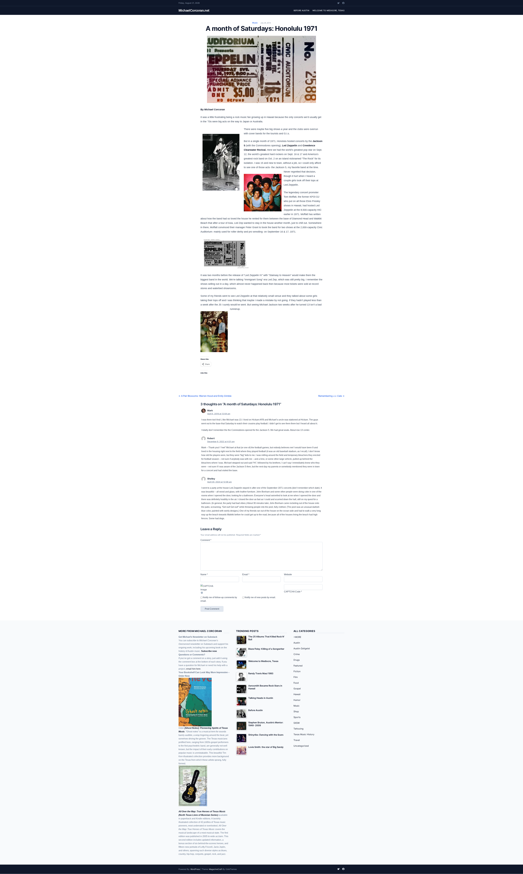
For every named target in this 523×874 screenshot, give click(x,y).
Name (204, 574)
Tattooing (298, 728)
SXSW (297, 723)
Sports (297, 717)
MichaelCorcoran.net (194, 10)
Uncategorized (301, 745)
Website (288, 574)
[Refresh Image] (219, 592)
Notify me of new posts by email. (260, 597)
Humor (297, 700)
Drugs (297, 660)
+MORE (297, 637)
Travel (297, 740)
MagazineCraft (215, 869)
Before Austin (301, 10)
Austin (297, 642)
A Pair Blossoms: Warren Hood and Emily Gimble (205, 396)
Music (255, 23)
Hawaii (297, 694)
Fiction (297, 671)
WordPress (195, 869)
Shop (296, 711)
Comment (205, 540)
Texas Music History (304, 734)
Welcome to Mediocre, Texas (328, 10)
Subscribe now (209, 651)
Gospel (297, 688)
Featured (298, 665)
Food (296, 682)
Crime (297, 654)
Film (296, 677)
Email (245, 574)
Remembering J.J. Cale (331, 396)
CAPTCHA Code (292, 591)
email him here (193, 669)
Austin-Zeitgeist (302, 648)
